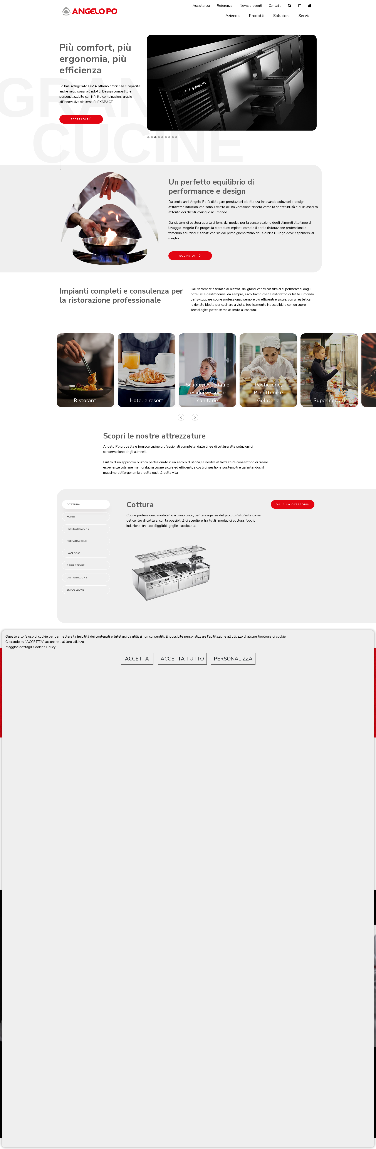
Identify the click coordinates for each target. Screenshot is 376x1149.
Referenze (225, 5)
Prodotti (256, 15)
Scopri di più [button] (190, 255)
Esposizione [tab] (75, 589)
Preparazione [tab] (77, 541)
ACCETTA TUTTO (182, 658)
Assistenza (201, 5)
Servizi (304, 15)
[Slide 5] (162, 137)
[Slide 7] (169, 137)
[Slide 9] (176, 137)
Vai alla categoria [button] (292, 504)
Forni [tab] (71, 516)
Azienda (232, 15)
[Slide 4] (159, 137)
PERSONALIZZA (233, 658)
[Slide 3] (155, 137)
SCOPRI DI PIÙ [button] (81, 119)
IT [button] (299, 5)
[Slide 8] (173, 137)
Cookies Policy (44, 647)
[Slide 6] (166, 137)
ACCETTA (137, 658)
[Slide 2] (152, 137)
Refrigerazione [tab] (78, 529)
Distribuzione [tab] (77, 577)
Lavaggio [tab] (73, 553)
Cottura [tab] (73, 504)
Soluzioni (281, 15)
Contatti (275, 5)
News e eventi (251, 5)
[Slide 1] (148, 137)
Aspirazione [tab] (75, 565)
